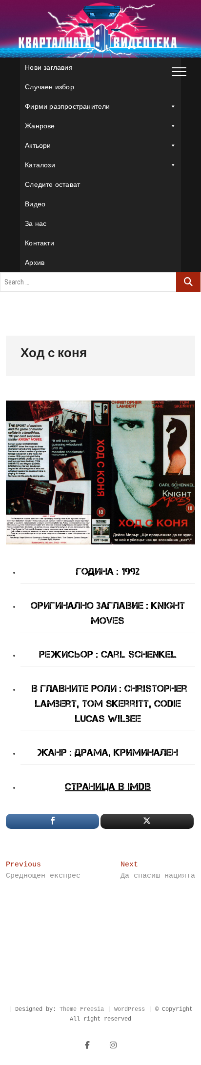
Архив (34, 262)
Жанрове (40, 126)
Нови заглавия (49, 67)
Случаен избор (49, 87)
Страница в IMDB (108, 786)
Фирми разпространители (67, 106)
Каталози (40, 165)
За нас (35, 223)
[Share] (52, 821)
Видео (35, 204)
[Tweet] (147, 821)
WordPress (129, 1009)
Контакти (39, 243)
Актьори (38, 145)
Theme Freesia (82, 1009)
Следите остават (52, 184)
